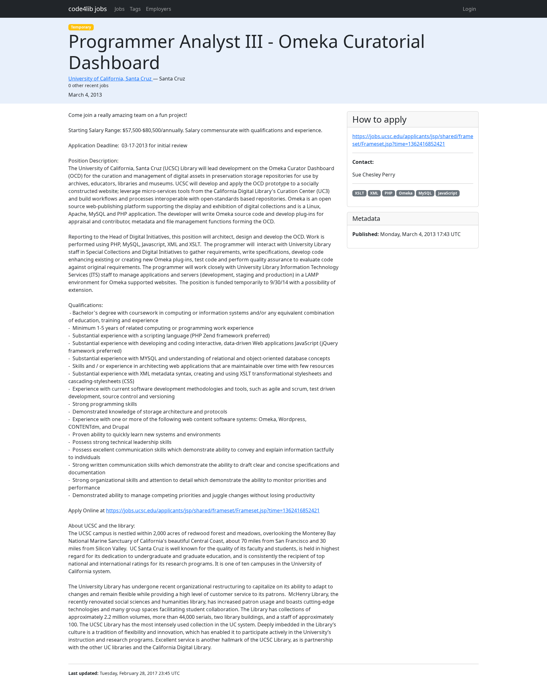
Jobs (120, 8)
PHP (389, 193)
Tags (135, 8)
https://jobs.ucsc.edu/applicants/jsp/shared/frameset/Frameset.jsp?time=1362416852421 (213, 510)
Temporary (81, 27)
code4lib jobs (87, 8)
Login (469, 8)
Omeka (405, 193)
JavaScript (447, 193)
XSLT (359, 193)
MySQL (425, 193)
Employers (158, 8)
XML (374, 193)
